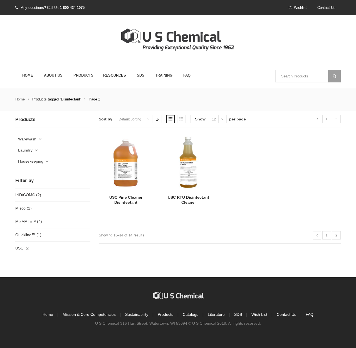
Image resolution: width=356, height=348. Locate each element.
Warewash (27, 139)
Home (27, 75)
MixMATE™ (25, 221)
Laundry (25, 150)
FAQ (187, 75)
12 (214, 119)
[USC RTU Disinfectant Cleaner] (188, 163)
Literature (216, 314)
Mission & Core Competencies (89, 314)
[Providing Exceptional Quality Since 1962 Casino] (178, 40)
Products (83, 75)
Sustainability (136, 314)
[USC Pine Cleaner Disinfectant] (126, 163)
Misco (20, 208)
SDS (140, 75)
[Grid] (170, 119)
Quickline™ (25, 235)
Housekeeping (30, 161)
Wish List (259, 314)
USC (19, 248)
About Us (53, 75)
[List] (181, 119)
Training (163, 75)
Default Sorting (130, 119)
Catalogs (190, 314)
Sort (156, 119)
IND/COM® (25, 195)
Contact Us (326, 8)
